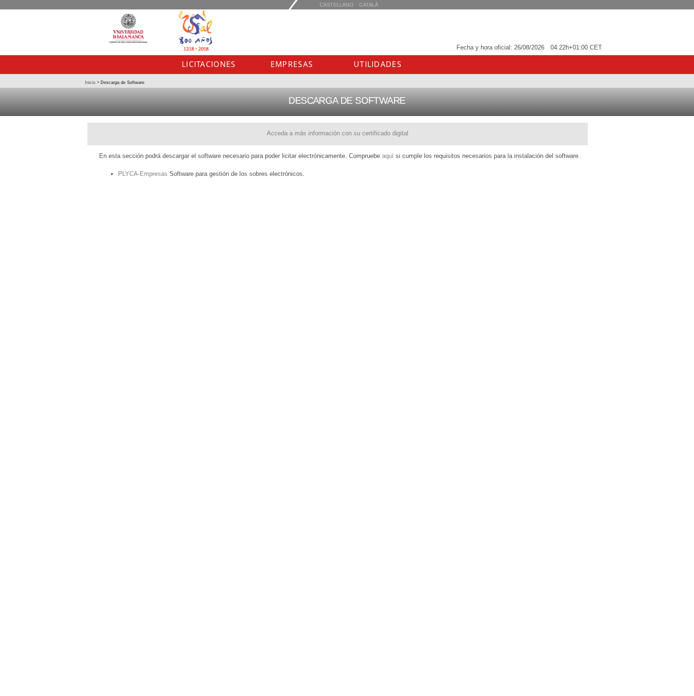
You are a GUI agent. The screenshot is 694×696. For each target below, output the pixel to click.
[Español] (368, 4)
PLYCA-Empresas (143, 173)
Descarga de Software (121, 82)
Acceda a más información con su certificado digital (337, 133)
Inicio (91, 82)
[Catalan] (337, 4)
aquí (388, 155)
